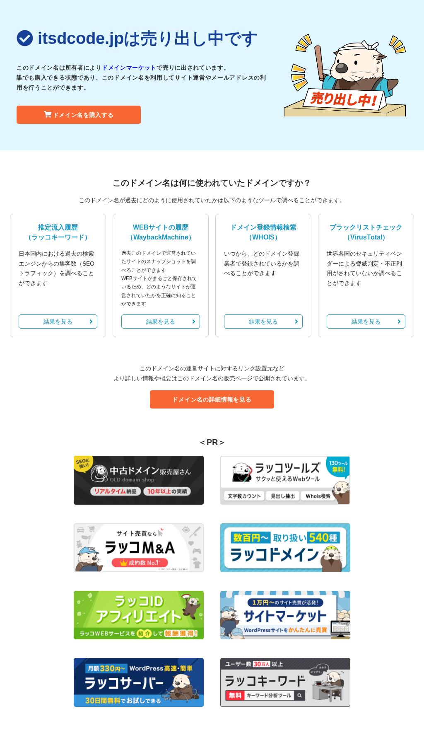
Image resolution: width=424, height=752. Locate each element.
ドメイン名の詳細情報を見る (211, 399)
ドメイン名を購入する (83, 114)
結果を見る (57, 321)
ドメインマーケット (129, 67)
